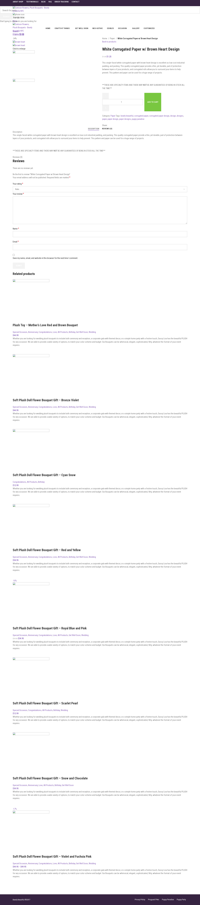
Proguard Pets (153, 899)
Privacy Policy (140, 899)
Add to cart (152, 102)
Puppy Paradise (168, 899)
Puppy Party (181, 899)
